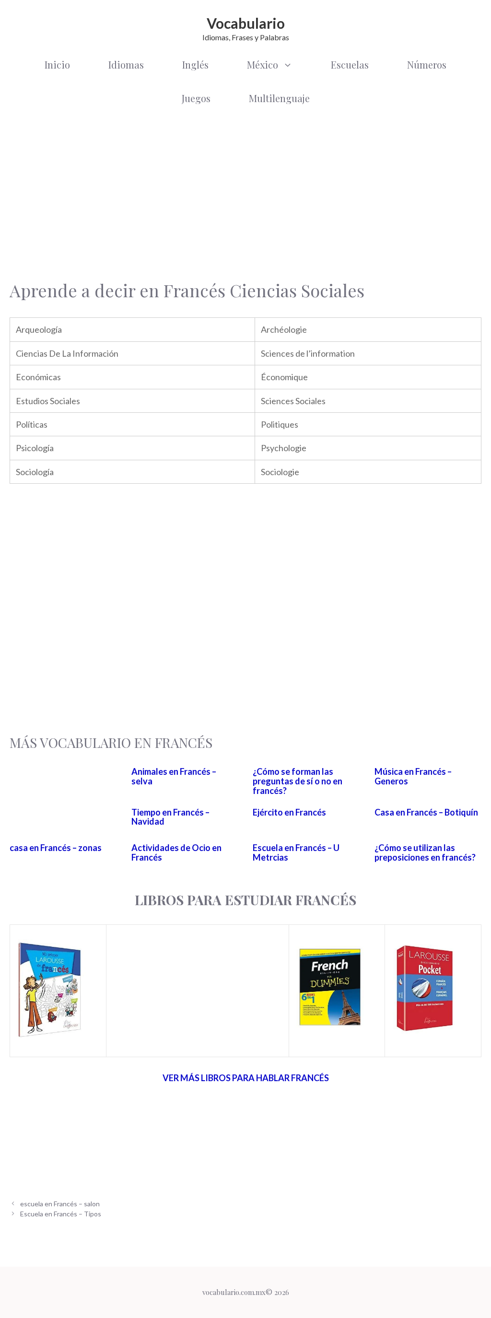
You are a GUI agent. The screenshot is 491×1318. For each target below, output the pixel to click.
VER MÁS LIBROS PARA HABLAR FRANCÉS (246, 1078)
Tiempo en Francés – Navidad (170, 817)
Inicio (57, 64)
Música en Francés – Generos (413, 776)
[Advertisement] (245, 192)
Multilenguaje (279, 98)
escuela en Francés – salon (60, 1204)
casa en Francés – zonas (56, 847)
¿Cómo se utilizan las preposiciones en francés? (425, 852)
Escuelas (350, 64)
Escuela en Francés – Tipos (60, 1214)
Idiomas (126, 64)
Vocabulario (246, 23)
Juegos (196, 98)
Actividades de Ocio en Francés (176, 852)
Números (426, 64)
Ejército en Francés (289, 812)
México (262, 64)
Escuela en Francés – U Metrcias (296, 852)
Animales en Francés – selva (173, 776)
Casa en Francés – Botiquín (426, 812)
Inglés (195, 64)
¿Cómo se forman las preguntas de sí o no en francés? (297, 781)
